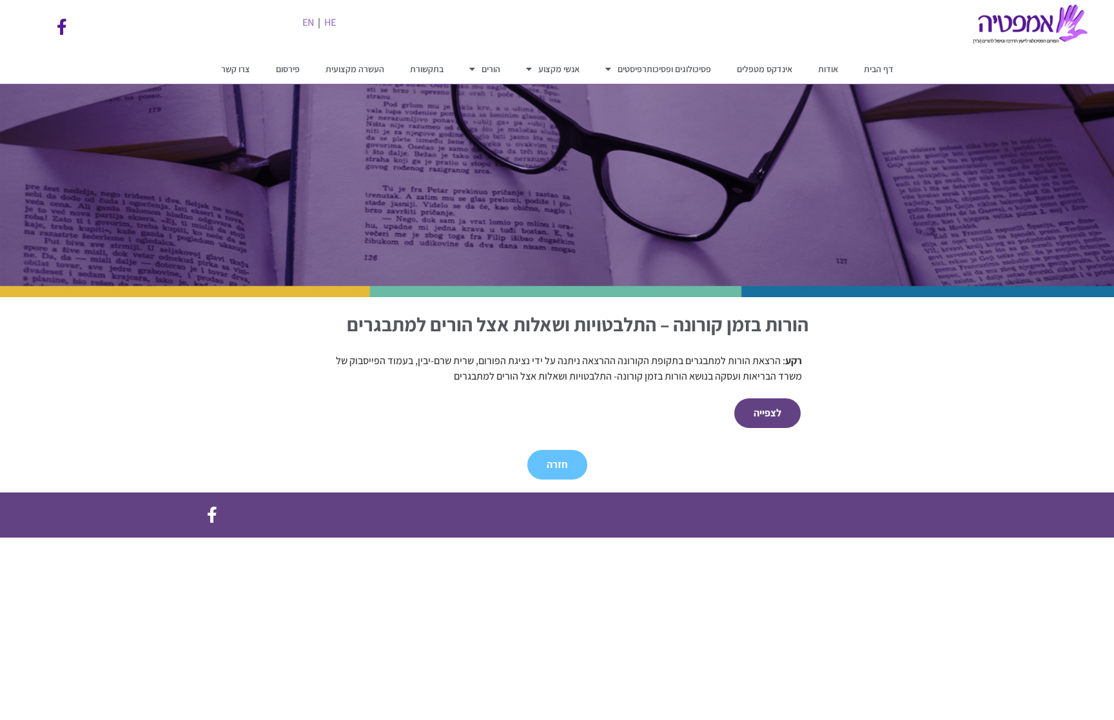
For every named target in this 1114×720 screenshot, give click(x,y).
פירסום (288, 69)
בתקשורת (427, 69)
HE (330, 22)
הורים (491, 69)
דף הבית (879, 69)
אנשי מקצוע (559, 69)
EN (308, 22)
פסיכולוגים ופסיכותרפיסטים (664, 69)
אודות (828, 69)
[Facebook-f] (62, 27)
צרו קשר (235, 69)
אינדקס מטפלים (764, 69)
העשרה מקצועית (355, 69)
